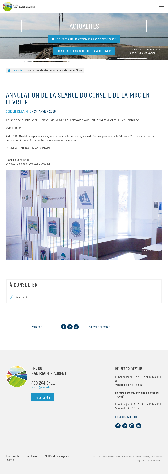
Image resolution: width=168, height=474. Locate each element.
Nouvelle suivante (99, 327)
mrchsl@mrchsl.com (42, 387)
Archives (32, 456)
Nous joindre (42, 397)
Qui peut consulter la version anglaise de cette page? (84, 39)
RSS (11, 460)
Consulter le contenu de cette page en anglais (84, 50)
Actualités (18, 70)
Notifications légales (57, 456)
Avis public (21, 297)
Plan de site (12, 456)
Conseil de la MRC (18, 111)
